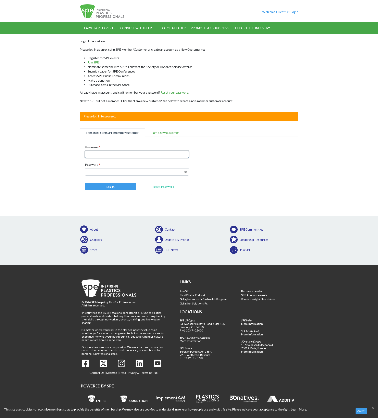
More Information (190, 341)
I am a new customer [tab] (165, 132)
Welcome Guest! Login (280, 12)
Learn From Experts (98, 28)
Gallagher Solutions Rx (194, 303)
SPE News (171, 250)
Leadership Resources (254, 239)
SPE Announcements (254, 295)
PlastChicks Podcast (192, 295)
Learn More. (299, 409)
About (94, 229)
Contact (170, 229)
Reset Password (163, 186)
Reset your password (174, 92)
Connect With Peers (136, 28)
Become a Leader (172, 28)
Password (91, 164)
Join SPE (93, 62)
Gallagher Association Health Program (203, 299)
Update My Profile (177, 239)
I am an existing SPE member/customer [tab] (112, 132)
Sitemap (111, 372)
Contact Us (97, 372)
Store (93, 250)
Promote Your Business (210, 28)
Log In (110, 186)
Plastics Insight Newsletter (258, 299)
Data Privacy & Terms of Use (138, 372)
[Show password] (185, 172)
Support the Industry (252, 28)
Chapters (96, 239)
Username (91, 147)
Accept (361, 410)
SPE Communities (251, 229)
